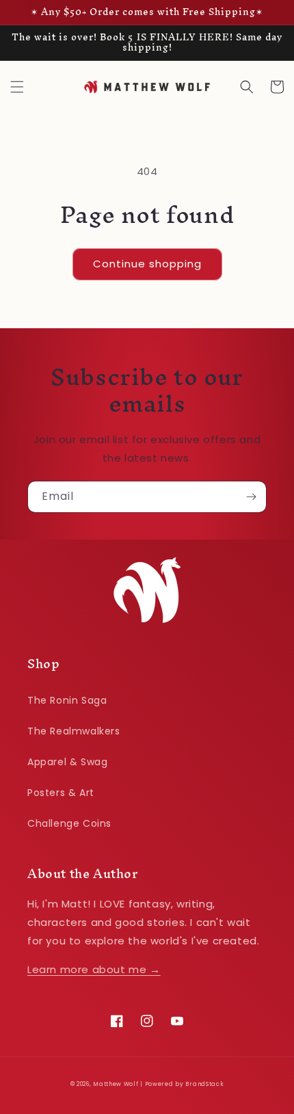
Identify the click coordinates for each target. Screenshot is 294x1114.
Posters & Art (60, 792)
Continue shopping (147, 263)
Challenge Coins (69, 823)
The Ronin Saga (67, 700)
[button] (17, 87)
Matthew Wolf (115, 1084)
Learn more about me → (94, 969)
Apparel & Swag (67, 762)
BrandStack (204, 1084)
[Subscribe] (251, 497)
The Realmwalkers (73, 731)
